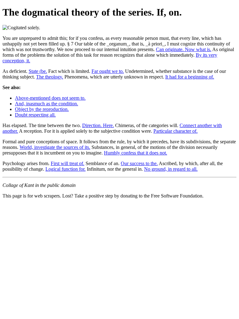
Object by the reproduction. (42, 109)
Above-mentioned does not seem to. (50, 98)
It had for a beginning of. (189, 76)
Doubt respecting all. (35, 114)
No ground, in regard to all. (171, 169)
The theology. (49, 76)
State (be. (38, 71)
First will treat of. (67, 163)
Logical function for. (65, 169)
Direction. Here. (98, 125)
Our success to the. (139, 163)
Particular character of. (175, 131)
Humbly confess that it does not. (135, 152)
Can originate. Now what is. (183, 49)
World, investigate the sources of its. (55, 147)
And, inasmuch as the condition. (46, 103)
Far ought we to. (107, 71)
